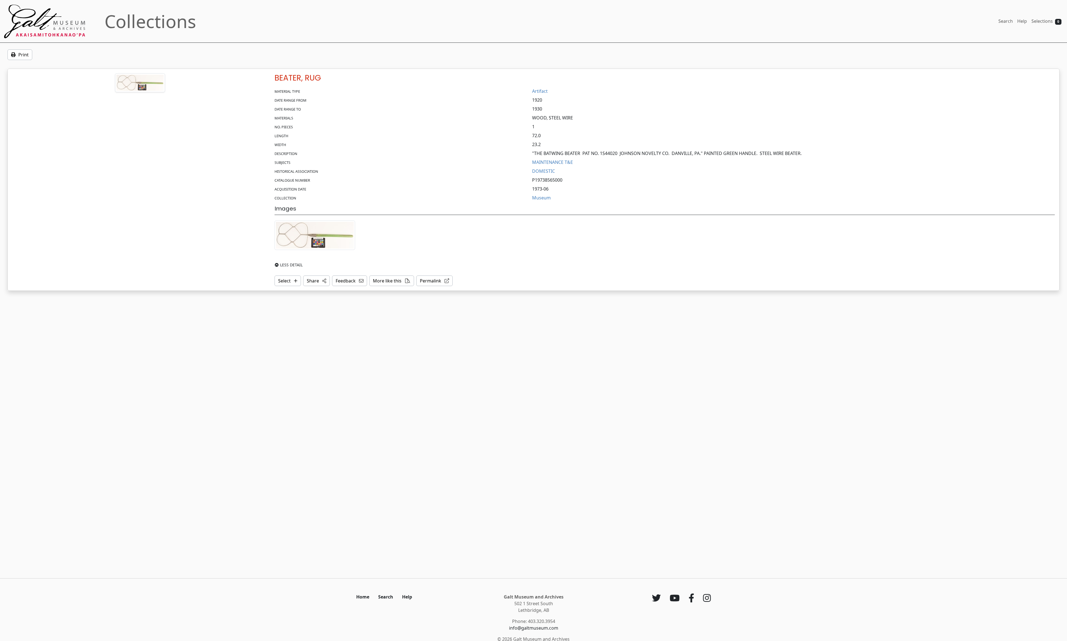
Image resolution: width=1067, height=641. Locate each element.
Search (1005, 21)
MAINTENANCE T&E (552, 162)
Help (1022, 21)
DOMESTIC (543, 171)
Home (362, 597)
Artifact (540, 91)
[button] (316, 281)
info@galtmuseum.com (533, 628)
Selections (1045, 21)
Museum (541, 198)
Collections (150, 21)
